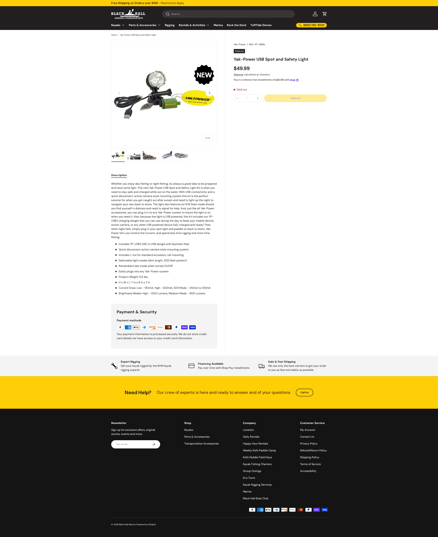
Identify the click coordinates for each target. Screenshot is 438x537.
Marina (218, 25)
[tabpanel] (164, 238)
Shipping (238, 74)
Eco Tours (249, 478)
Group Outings (252, 471)
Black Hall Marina (127, 524)
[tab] (119, 175)
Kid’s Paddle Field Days (257, 457)
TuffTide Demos (261, 25)
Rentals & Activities (192, 25)
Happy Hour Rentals (255, 443)
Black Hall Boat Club (255, 498)
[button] (324, 14)
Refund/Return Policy (313, 450)
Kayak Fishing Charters (257, 464)
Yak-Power (240, 44)
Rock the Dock (236, 25)
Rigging (170, 25)
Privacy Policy (309, 443)
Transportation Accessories (201, 443)
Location (248, 430)
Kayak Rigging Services (257, 484)
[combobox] (228, 14)
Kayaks (115, 25)
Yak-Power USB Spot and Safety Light (138, 35)
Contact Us (307, 437)
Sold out (295, 98)
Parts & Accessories (142, 25)
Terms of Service (310, 464)
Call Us (304, 392)
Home (114, 35)
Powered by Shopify (146, 524)
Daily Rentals (251, 437)
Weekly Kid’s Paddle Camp (259, 450)
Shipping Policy (309, 457)
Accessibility (308, 471)
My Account (307, 430)
